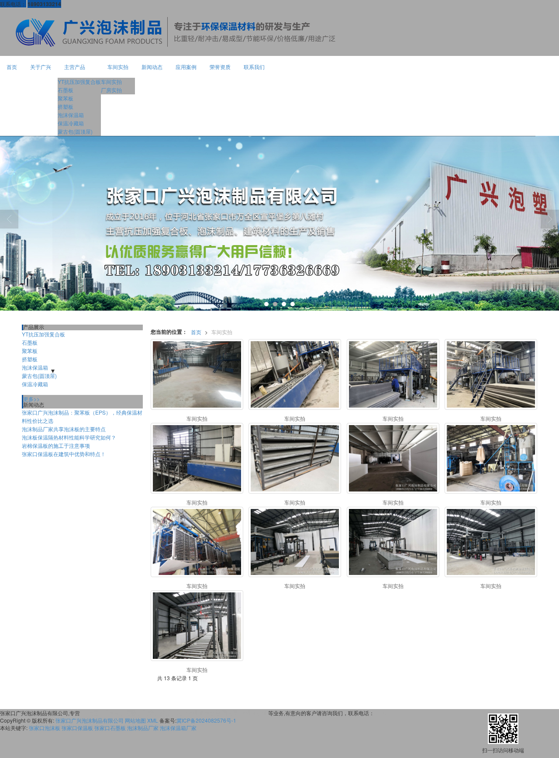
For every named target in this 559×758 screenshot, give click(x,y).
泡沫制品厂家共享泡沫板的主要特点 (64, 429)
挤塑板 (65, 106)
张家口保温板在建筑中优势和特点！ (64, 453)
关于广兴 (40, 66)
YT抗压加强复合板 (79, 81)
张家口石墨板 (110, 727)
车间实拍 (117, 66)
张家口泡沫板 (44, 727)
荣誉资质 (220, 66)
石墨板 (65, 89)
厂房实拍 (111, 89)
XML (152, 720)
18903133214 (391, 712)
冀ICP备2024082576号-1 (206, 720)
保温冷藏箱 (71, 123)
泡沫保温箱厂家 (178, 727)
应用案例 (186, 66)
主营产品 (74, 66)
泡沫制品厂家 (143, 727)
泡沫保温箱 (71, 114)
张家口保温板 (77, 727)
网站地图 (135, 720)
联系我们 (254, 66)
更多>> (31, 398)
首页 (12, 66)
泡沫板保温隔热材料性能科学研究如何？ (69, 437)
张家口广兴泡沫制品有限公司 (89, 720)
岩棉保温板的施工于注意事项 (56, 445)
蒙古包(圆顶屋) (75, 131)
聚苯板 (65, 98)
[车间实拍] (197, 374)
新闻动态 (151, 66)
